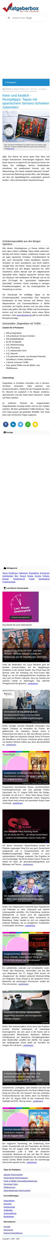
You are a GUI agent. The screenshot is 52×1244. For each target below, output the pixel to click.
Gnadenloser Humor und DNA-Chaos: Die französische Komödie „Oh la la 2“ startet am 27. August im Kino (25, 776)
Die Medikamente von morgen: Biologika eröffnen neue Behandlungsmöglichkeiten (24, 897)
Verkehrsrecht (19, 579)
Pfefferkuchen (9, 1187)
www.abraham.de (24, 315)
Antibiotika (8, 1210)
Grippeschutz (9, 1207)
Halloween (23, 573)
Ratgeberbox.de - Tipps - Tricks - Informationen (20, 7)
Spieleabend (44, 579)
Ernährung (13, 573)
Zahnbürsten (7, 576)
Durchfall (7, 1204)
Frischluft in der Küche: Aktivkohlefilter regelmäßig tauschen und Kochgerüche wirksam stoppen (23, 1015)
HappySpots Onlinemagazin (16, 1178)
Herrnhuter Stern (11, 1184)
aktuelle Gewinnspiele (13, 1175)
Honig (5, 573)
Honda (30, 576)
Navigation (10, 82)
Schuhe (38, 576)
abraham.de (10, 148)
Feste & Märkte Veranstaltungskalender (20, 1181)
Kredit (31, 579)
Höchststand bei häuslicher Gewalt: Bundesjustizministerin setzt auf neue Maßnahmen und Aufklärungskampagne (23, 715)
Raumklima (34, 573)
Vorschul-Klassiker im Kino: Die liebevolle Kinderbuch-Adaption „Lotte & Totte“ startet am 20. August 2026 (24, 1132)
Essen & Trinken (19, 89)
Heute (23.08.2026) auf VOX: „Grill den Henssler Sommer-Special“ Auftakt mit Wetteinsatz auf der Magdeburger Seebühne (25, 653)
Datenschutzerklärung (13, 1233)
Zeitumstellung (10, 1213)
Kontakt (7, 1227)
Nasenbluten (9, 1201)
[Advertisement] (26, 51)
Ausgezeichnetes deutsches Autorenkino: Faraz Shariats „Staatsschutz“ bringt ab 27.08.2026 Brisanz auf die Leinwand (24, 957)
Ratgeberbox (8, 89)
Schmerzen (45, 573)
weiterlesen (33, 683)
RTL (47, 661)
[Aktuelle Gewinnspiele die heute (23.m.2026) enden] (20, 621)
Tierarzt (23, 576)
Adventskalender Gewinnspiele (17, 1191)
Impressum (8, 1230)
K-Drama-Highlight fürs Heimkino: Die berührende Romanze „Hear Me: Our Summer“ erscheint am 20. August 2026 (23, 1076)
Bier (16, 576)
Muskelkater (9, 1217)
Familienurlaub (8, 582)
